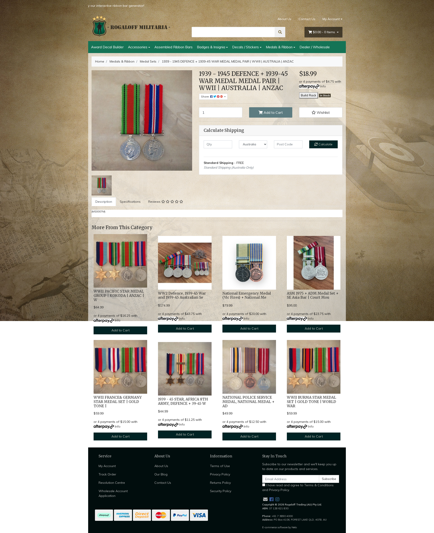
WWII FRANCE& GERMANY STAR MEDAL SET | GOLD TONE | (118, 401)
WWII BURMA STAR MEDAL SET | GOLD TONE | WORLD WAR (311, 401)
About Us (284, 19)
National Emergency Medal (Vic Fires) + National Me (246, 295)
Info (323, 86)
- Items (324, 32)
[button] (320, 112)
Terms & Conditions (319, 485)
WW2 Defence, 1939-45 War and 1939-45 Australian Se (182, 295)
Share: (205, 96)
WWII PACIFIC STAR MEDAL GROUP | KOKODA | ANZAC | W (119, 295)
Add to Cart (273, 112)
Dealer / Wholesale (315, 47)
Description (103, 202)
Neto (294, 527)
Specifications (130, 202)
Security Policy (220, 491)
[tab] (104, 201)
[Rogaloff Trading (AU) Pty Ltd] (131, 26)
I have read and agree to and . (298, 487)
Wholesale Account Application (113, 493)
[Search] (280, 32)
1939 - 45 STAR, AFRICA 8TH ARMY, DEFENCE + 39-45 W (183, 401)
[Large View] (102, 185)
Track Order (107, 474)
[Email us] (265, 499)
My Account (331, 19)
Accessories (137, 47)
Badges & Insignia (211, 47)
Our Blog (160, 474)
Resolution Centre (112, 483)
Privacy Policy (220, 474)
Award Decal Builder (107, 47)
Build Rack (308, 95)
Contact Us (307, 19)
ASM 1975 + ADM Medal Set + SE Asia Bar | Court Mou (312, 295)
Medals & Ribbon (279, 47)
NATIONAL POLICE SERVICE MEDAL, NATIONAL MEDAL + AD (248, 401)
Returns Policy (220, 483)
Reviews (154, 202)
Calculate (325, 144)
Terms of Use (220, 466)
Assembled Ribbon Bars (173, 47)
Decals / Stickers (245, 47)
